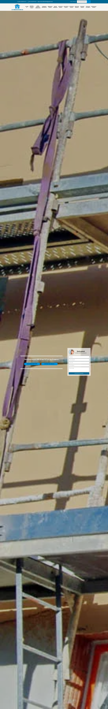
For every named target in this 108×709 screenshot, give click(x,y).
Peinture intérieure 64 (55, 7)
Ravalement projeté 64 (82, 7)
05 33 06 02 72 (22, 1)
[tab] (54, 354)
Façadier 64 (26, 7)
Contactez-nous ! (49, 364)
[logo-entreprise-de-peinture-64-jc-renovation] (17, 7)
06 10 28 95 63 (32, 1)
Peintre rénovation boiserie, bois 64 (37, 7)
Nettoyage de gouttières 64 (88, 7)
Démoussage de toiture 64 (93, 7)
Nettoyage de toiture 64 (60, 7)
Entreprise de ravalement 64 (44, 7)
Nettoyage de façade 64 (71, 7)
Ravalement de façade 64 (66, 7)
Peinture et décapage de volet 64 (32, 7)
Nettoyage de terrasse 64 (77, 7)
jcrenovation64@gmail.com (46, 1)
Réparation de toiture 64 (50, 7)
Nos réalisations (32, 364)
